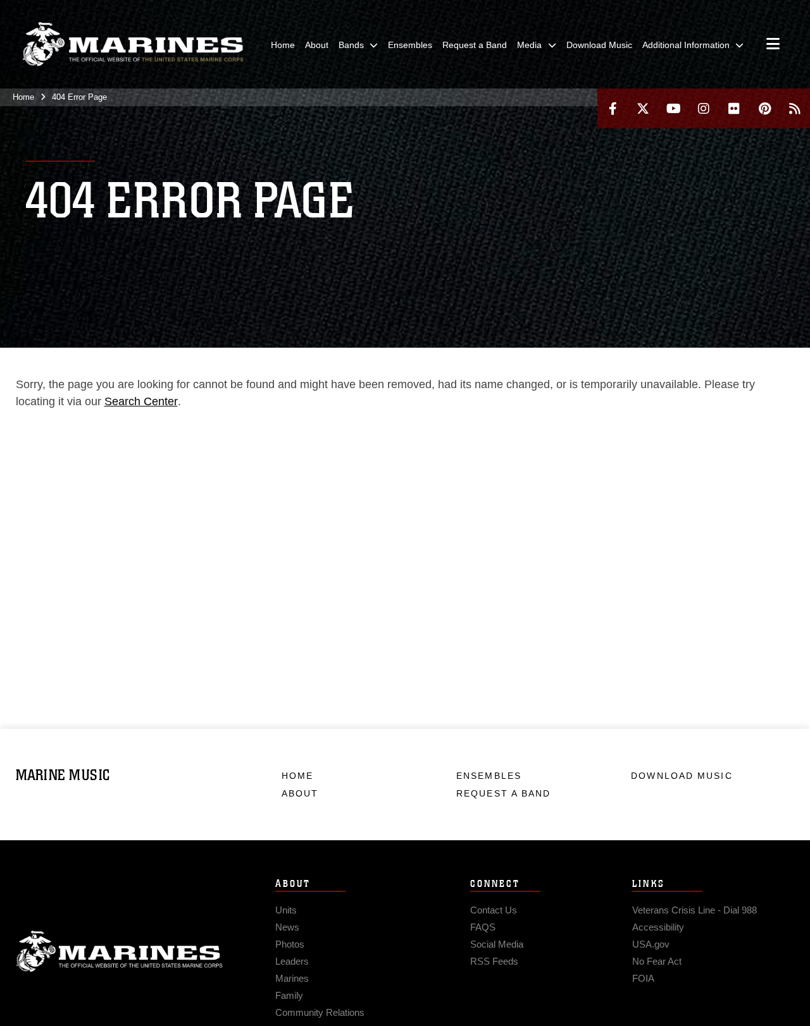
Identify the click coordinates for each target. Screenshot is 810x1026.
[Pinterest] (764, 108)
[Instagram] (703, 108)
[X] (643, 108)
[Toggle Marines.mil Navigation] (773, 45)
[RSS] (795, 108)
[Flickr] (734, 108)
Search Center (141, 401)
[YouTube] (673, 108)
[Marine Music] (133, 44)
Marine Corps (119, 951)
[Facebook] (612, 108)
